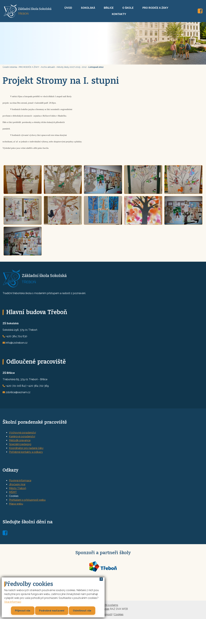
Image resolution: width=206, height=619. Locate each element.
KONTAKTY (119, 14)
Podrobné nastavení (51, 610)
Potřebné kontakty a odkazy (26, 451)
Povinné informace (20, 480)
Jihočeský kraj (17, 484)
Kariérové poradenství (22, 436)
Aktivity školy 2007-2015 (68, 67)
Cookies (118, 614)
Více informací (12, 601)
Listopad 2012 (95, 67)
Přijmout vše (22, 610)
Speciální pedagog (20, 444)
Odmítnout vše (82, 610)
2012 (84, 67)
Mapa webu (16, 503)
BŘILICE (109, 7)
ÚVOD (68, 7)
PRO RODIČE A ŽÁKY (155, 7)
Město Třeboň (17, 488)
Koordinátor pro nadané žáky (26, 448)
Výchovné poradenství (22, 432)
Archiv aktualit (48, 67)
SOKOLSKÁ (88, 7)
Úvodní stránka (10, 67)
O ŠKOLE (128, 7)
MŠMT (13, 492)
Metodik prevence (19, 440)
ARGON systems (108, 605)
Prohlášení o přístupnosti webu (27, 499)
